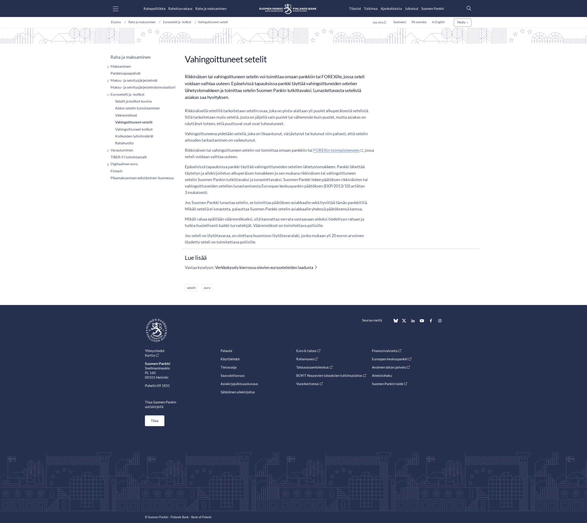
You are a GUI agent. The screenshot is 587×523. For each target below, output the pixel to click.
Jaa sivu (378, 22)
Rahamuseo (305, 359)
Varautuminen (122, 150)
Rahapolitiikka (155, 8)
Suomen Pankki (432, 8)
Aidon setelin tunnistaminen (137, 108)
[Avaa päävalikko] (119, 8)
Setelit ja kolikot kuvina (133, 101)
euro (207, 288)
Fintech (116, 171)
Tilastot (355, 8)
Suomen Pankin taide (387, 384)
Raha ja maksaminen (210, 8)
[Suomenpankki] (287, 8)
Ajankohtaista (391, 8)
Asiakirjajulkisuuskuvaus (239, 384)
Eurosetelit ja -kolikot (177, 22)
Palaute (226, 351)
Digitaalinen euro (124, 164)
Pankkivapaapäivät (126, 73)
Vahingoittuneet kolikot (134, 129)
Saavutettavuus (233, 375)
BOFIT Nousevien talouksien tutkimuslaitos (329, 375)
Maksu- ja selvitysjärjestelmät (134, 80)
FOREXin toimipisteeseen (336, 150)
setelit (191, 288)
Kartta (150, 355)
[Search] (468, 8)
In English (438, 22)
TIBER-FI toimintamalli (129, 157)
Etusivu (116, 22)
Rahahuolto (124, 143)
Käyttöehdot (230, 359)
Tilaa (154, 421)
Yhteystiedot (155, 351)
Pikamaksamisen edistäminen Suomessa (142, 178)
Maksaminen (121, 66)
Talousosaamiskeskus (312, 367)
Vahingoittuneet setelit (133, 122)
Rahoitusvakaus (180, 8)
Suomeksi (399, 22)
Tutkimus (371, 8)
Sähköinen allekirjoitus (238, 392)
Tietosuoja (229, 367)
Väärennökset (126, 115)
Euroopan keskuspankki (390, 359)
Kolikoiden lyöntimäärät (134, 136)
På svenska (419, 22)
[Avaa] (107, 67)
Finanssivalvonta (385, 351)
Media (461, 22)
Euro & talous (306, 351)
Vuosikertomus (307, 384)
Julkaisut (411, 8)
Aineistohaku (382, 375)
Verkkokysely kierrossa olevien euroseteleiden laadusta (264, 267)
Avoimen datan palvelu (389, 367)
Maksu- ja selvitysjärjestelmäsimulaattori (143, 87)
